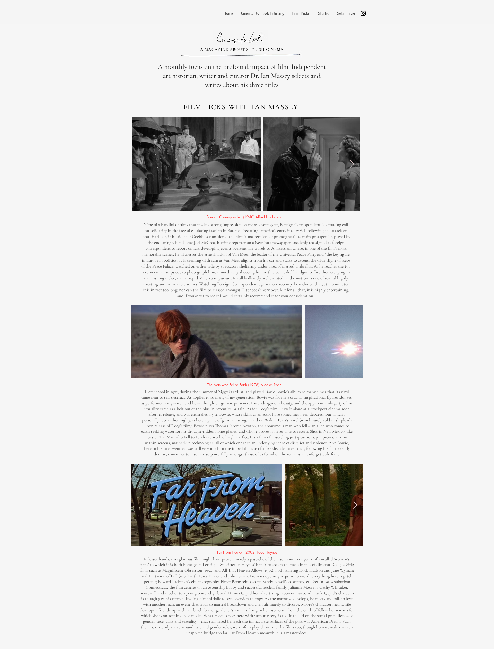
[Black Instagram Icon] (363, 13)
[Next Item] (352, 164)
